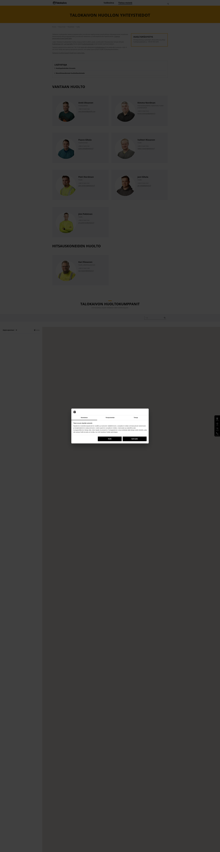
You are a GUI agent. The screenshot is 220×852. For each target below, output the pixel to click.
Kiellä (109, 439)
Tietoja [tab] (136, 417)
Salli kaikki (134, 439)
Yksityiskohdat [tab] (110, 417)
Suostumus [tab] (84, 417)
